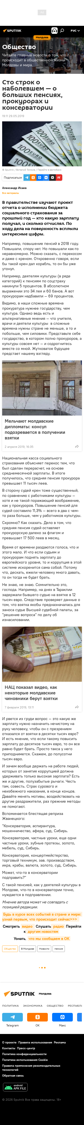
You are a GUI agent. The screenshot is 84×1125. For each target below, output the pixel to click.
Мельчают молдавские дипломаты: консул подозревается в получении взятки (35, 429)
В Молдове (27, 948)
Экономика (32, 1006)
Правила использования (35, 1042)
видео (28, 926)
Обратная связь (13, 1075)
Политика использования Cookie (25, 1060)
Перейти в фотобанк (49, 169)
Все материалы (10, 193)
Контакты (8, 1048)
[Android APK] (15, 1088)
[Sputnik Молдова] (13, 32)
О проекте (9, 1042)
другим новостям (42, 931)
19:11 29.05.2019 (13, 116)
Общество (10, 948)
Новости (44, 948)
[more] (77, 446)
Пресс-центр (26, 1048)
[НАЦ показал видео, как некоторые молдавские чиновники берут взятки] (42, 654)
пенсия (58, 948)
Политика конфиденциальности (24, 1054)
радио (58, 926)
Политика (10, 1006)
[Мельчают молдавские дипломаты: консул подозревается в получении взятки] (42, 388)
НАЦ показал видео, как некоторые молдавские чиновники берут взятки (31, 692)
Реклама (60, 1042)
